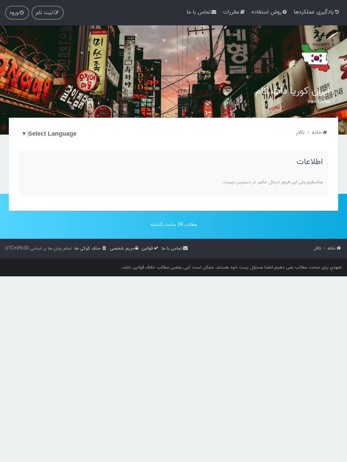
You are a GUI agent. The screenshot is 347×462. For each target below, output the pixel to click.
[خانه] (315, 57)
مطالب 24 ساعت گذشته (173, 225)
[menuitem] (317, 12)
